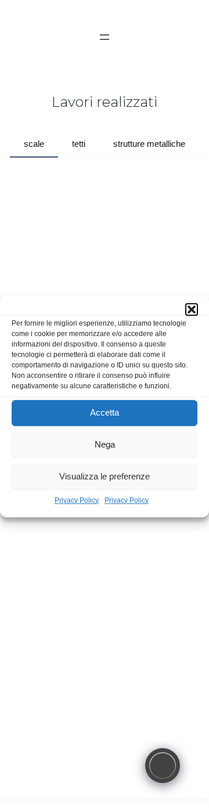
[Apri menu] (104, 37)
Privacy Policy (77, 500)
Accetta (104, 412)
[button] (191, 309)
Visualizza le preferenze (104, 476)
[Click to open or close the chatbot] (162, 765)
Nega (105, 444)
